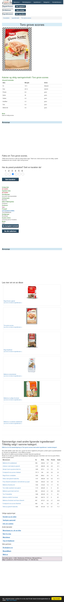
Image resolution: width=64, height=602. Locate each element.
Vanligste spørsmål (9, 520)
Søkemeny (16, 2)
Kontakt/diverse (56, 2)
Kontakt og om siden (9, 517)
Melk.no (5, 554)
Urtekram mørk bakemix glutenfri (11, 466)
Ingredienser (37, 2)
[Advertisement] (32, 136)
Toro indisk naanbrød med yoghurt (12, 488)
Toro (3, 207)
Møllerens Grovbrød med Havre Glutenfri (13, 500)
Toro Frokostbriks (7, 494)
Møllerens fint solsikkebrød (10, 463)
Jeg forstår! (56, 599)
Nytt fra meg (7, 534)
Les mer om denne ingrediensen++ (13, 302)
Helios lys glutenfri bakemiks (10, 506)
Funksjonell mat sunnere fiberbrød (12, 503)
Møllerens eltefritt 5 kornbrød (10, 497)
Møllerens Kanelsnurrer (9, 485)
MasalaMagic (7, 551)
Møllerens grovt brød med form (11, 491)
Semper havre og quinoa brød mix (12, 469)
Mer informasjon (12, 600)
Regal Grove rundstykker (9, 475)
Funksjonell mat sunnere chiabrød (12, 472)
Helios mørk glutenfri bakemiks (11, 478)
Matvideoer (6, 537)
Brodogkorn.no (8, 547)
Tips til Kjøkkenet (8, 541)
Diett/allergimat (26, 2)
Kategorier (46, 2)
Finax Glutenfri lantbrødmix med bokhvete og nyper (16, 481)
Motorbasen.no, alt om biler (12, 530)
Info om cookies (8, 524)
